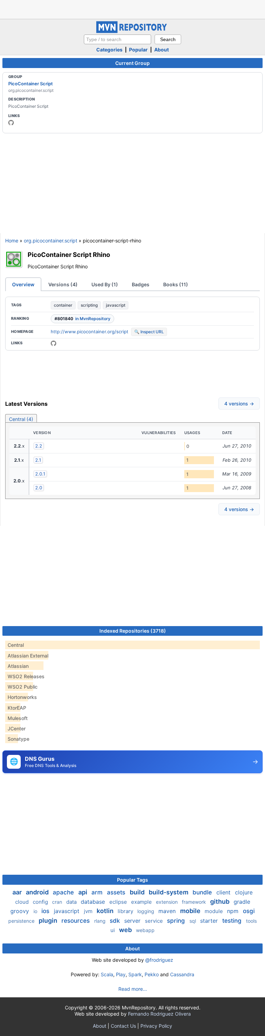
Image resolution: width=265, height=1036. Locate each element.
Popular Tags (132, 880)
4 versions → (239, 403)
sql (193, 921)
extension (167, 902)
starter (209, 920)
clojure (244, 892)
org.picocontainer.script (50, 240)
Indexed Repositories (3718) (132, 631)
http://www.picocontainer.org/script (89, 331)
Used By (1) (104, 284)
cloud (22, 902)
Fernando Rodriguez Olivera (159, 1014)
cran (57, 902)
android (38, 892)
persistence (22, 921)
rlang (100, 921)
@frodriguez (159, 960)
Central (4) (21, 419)
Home (11, 240)
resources (76, 920)
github (220, 901)
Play (121, 974)
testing (232, 920)
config (41, 902)
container (63, 305)
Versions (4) (63, 284)
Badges (140, 284)
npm (233, 911)
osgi (249, 911)
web (126, 929)
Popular (138, 49)
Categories (109, 49)
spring (177, 920)
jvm (89, 911)
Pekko (152, 974)
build (138, 892)
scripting (89, 305)
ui (113, 930)
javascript (115, 305)
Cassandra (182, 974)
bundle (203, 892)
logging (146, 911)
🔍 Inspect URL (149, 331)
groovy (20, 911)
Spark (135, 974)
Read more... (132, 989)
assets (117, 892)
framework (194, 902)
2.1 (38, 460)
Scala (107, 974)
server (133, 920)
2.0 (38, 487)
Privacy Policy (156, 1026)
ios (46, 911)
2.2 (38, 446)
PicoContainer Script (30, 83)
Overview (23, 284)
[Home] (132, 31)
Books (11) (175, 284)
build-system (169, 892)
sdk (115, 920)
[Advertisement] (132, 8)
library (126, 911)
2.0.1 (40, 474)
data (72, 902)
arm (97, 892)
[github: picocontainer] (11, 122)
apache (64, 892)
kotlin (106, 910)
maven (167, 911)
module (214, 911)
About (161, 49)
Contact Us (123, 1026)
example (142, 902)
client (224, 892)
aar (17, 892)
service (154, 921)
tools (251, 921)
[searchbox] (117, 39)
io (36, 911)
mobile (191, 910)
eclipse (118, 902)
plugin (49, 920)
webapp (145, 930)
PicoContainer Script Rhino (69, 254)
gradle (242, 901)
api (83, 892)
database (94, 901)
